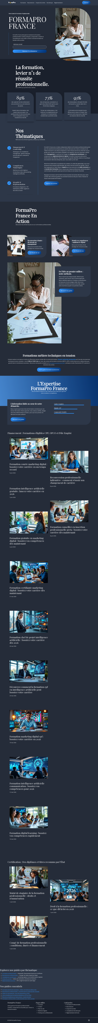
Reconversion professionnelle (10, 975)
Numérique (50, 2)
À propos (40, 1004)
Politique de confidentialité (45, 1013)
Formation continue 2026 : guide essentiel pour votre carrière (18, 999)
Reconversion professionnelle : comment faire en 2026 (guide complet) (20, 991)
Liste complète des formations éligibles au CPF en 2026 (16, 995)
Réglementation (58, 2)
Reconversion (30, 2)
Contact (86, 2)
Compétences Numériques (73, 1010)
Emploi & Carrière (40, 2)
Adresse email (17, 44)
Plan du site (41, 1008)
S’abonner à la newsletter (29, 51)
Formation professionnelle (9, 973)
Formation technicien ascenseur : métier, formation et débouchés (19, 989)
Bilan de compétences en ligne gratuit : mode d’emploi (16, 997)
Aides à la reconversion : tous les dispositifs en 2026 (16, 993)
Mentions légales (42, 1010)
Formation (23, 2)
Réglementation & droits (8, 980)
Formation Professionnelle (73, 1004)
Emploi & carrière (7, 979)
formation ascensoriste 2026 (57, 363)
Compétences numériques (9, 977)
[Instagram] (88, 1020)
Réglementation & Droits (72, 1013)
